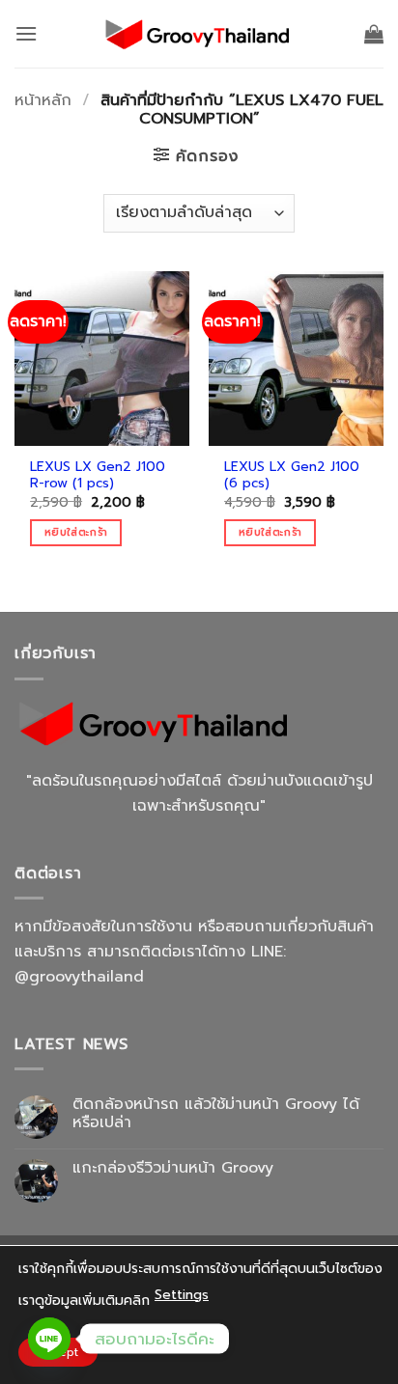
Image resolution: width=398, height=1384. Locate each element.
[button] (26, 33)
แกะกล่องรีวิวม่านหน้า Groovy (172, 1168)
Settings (182, 1295)
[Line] (49, 1338)
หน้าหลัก (42, 100)
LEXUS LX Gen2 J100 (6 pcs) (291, 475)
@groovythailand (79, 976)
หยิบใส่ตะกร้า (75, 532)
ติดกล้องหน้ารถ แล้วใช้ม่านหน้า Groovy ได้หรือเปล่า (215, 1113)
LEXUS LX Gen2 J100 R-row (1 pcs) (97, 475)
